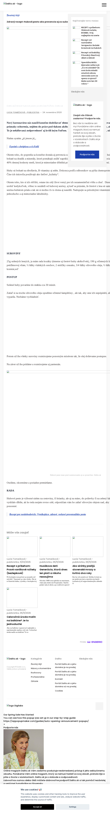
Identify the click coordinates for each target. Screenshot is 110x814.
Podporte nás (87, 154)
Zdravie (34, 681)
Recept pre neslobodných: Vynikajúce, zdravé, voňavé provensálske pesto (47, 514)
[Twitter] (78, 96)
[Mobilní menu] (104, 5)
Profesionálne (37, 677)
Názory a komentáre (41, 668)
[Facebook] (73, 96)
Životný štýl (13, 15)
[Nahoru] (99, 706)
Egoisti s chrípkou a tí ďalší (24, 146)
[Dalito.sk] (15, 5)
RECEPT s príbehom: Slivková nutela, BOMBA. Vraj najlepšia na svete (90, 31)
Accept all (37, 807)
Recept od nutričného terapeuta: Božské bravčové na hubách (91, 44)
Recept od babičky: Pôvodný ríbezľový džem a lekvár (90, 55)
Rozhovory (36, 672)
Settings (72, 807)
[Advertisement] (75, 224)
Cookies (59, 690)
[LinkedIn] (83, 96)
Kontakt (59, 679)
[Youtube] (87, 96)
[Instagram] (92, 96)
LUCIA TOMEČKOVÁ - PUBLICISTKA (23, 112)
